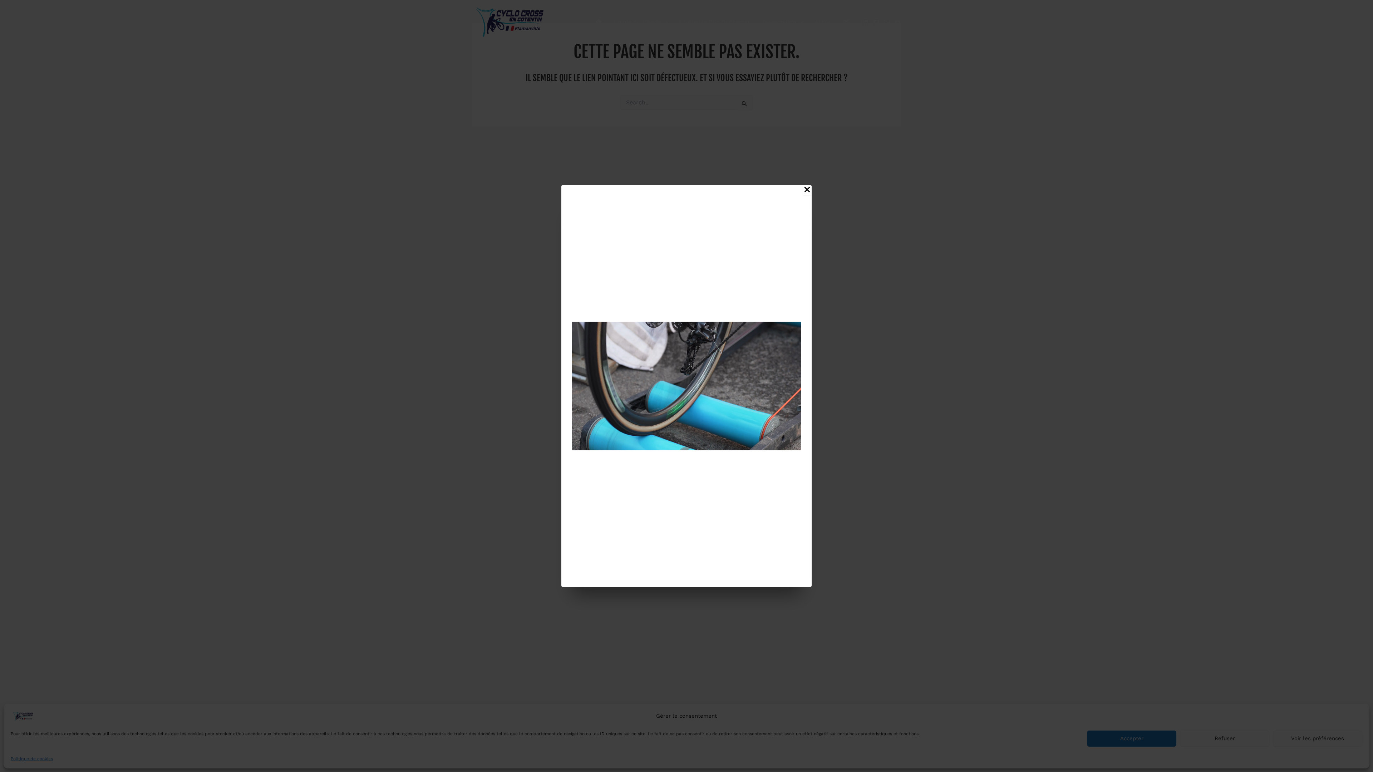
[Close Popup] (807, 190)
